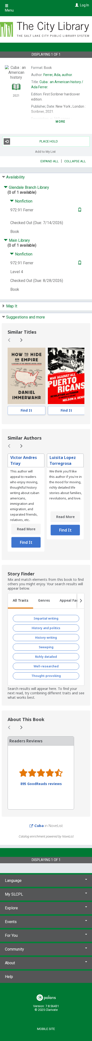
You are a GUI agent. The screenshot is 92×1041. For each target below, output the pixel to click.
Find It (26, 410)
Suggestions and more (25, 317)
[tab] (20, 601)
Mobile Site (46, 1029)
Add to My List (45, 151)
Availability (15, 177)
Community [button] (14, 949)
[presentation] (26, 376)
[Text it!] (79, 210)
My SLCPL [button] (14, 894)
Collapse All (75, 161)
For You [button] (11, 935)
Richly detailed (46, 657)
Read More (26, 529)
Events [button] (11, 921)
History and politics (46, 628)
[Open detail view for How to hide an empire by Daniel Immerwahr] (26, 376)
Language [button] (13, 880)
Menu (9, 10)
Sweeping (46, 647)
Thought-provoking (46, 676)
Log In (84, 5)
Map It (11, 306)
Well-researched (46, 666)
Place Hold (48, 141)
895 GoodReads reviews (41, 784)
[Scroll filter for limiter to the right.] (80, 601)
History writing (46, 637)
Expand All (49, 161)
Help (9, 976)
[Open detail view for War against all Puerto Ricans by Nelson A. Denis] (66, 376)
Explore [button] (11, 908)
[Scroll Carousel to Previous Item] (9, 340)
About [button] (10, 963)
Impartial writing (46, 618)
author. (58, 75)
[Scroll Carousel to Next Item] (21, 340)
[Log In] (76, 5)
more (60, 121)
